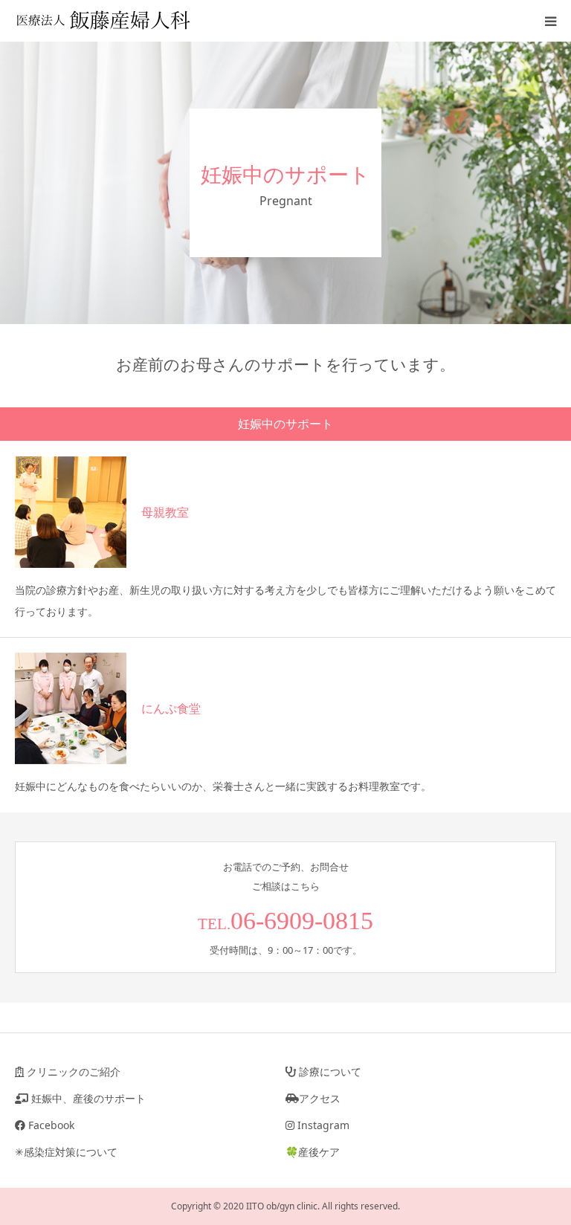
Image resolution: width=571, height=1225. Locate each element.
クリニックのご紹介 (72, 1071)
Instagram (321, 1125)
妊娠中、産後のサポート (87, 1098)
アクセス (320, 1098)
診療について (328, 1071)
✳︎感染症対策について (66, 1152)
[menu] (550, 21)
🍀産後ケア (313, 1152)
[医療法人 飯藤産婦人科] (104, 21)
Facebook (49, 1125)
